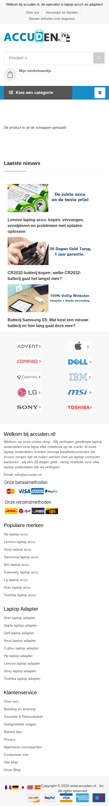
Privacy (9, 739)
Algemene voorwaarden (23, 747)
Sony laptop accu (17, 549)
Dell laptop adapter (19, 633)
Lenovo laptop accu (19, 542)
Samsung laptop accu (21, 557)
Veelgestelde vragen (20, 724)
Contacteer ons (16, 755)
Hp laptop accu (16, 534)
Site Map (11, 762)
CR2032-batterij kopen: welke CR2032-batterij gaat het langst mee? (44, 276)
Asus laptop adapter (20, 641)
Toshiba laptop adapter (22, 679)
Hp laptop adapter (18, 656)
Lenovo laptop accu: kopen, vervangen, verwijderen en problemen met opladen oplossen (46, 226)
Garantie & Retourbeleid (23, 717)
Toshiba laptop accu (20, 595)
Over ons (32, 12)
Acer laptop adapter (19, 618)
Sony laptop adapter (20, 671)
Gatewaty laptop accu (21, 572)
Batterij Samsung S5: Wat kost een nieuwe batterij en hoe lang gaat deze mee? (48, 323)
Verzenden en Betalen (62, 12)
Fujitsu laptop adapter (21, 648)
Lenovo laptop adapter (22, 663)
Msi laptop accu (16, 565)
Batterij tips (13, 732)
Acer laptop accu (17, 587)
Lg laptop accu (15, 580)
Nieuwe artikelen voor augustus (52, 19)
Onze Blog (12, 770)
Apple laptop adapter (20, 625)
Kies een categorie (34, 92)
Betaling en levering (19, 709)
